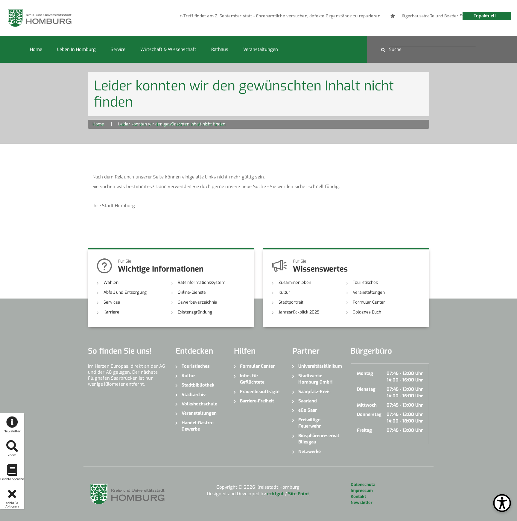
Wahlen (111, 282)
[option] (269, 16)
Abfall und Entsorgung (125, 292)
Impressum (362, 490)
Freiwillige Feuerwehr (309, 423)
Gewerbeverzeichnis (197, 302)
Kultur (284, 292)
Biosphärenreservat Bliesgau (318, 439)
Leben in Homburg (76, 49)
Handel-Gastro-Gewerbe (198, 426)
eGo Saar (307, 410)
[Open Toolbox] (502, 503)
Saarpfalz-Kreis (314, 392)
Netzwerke (309, 452)
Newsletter (361, 502)
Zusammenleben (295, 282)
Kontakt (358, 496)
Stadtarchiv (194, 395)
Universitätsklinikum (320, 366)
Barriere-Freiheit (257, 401)
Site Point (298, 494)
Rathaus (219, 49)
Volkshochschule (199, 404)
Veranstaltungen (260, 49)
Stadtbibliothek (198, 385)
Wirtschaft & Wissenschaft (168, 49)
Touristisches (365, 282)
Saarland (307, 401)
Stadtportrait (291, 302)
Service (118, 49)
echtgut (275, 494)
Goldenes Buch (367, 312)
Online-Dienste (192, 292)
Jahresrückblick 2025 (299, 312)
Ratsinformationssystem (201, 282)
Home (36, 49)
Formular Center (369, 302)
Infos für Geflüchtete (252, 379)
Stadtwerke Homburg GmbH (315, 379)
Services (112, 302)
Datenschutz (363, 484)
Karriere (111, 312)
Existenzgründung (195, 312)
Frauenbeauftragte (259, 392)
